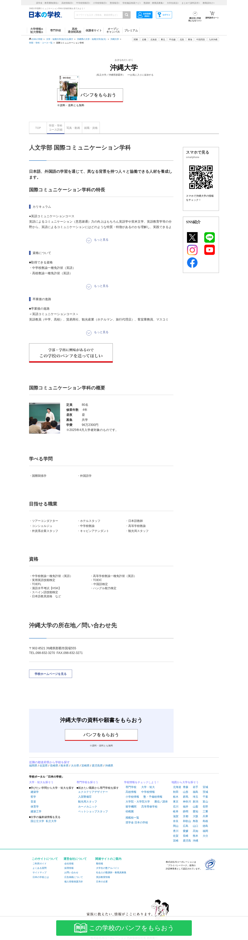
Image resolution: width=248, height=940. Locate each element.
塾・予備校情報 (152, 796)
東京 (175, 801)
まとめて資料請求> (191, 3)
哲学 (33, 796)
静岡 (185, 811)
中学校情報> (83, 3)
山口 (195, 825)
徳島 (205, 825)
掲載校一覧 (132, 817)
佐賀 (175, 835)
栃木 (175, 796)
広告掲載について (73, 877)
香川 (175, 830)
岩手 (195, 787)
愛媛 (185, 830)
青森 (185, 787)
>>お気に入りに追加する (140, 74)
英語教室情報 (103, 877)
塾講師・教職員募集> (154, 3)
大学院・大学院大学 (138, 801)
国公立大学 (37, 821)
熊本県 (64, 765)
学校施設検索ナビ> (131, 3)
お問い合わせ (71, 872)
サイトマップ (39, 872)
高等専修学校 (149, 806)
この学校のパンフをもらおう (131, 928)
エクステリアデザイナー (93, 791)
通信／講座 (161, 801)
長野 (205, 806)
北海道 (153, 39)
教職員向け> (208, 3)
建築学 (35, 791)
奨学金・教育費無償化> (47, 3)
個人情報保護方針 (73, 881)
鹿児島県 (97, 765)
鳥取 (195, 821)
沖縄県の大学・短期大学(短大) (91, 39)
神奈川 (187, 801)
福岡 (205, 830)
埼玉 (195, 796)
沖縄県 (109, 765)
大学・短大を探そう (41, 782)
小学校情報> (100, 3)
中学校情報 (148, 791)
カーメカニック (87, 806)
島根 (205, 821)
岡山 (175, 825)
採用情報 (69, 868)
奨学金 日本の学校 (137, 822)
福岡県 (33, 765)
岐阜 (175, 811)
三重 (205, 811)
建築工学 (36, 811)
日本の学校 (37, 39)
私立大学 (51, 821)
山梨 (195, 806)
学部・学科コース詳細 (55, 127)
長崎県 (54, 765)
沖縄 (195, 840)
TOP (38, 127)
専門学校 (131, 787)
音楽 (33, 801)
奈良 (175, 821)
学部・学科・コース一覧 (41, 43)
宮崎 (175, 840)
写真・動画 (73, 127)
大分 (205, 835)
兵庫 (205, 816)
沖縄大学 (114, 39)
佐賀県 (44, 765)
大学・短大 (148, 787)
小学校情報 (132, 796)
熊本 (195, 835)
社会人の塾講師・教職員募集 (111, 872)
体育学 (35, 806)
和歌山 (187, 821)
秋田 (175, 791)
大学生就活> (173, 3)
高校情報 (131, 791)
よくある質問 (39, 868)
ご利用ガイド (39, 863)
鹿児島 (187, 840)
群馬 (185, 796)
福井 (185, 806)
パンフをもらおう (98, 94)
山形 (185, 791)
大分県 (75, 765)
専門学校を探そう (87, 782)
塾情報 (99, 863)
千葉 (205, 796)
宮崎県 (85, 765)
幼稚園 (130, 811)
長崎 (185, 835)
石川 (175, 806)
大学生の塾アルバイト (107, 868)
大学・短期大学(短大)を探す (59, 39)
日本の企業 (102, 881)
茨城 (205, 791)
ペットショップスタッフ (93, 811)
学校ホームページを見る (51, 673)
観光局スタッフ (87, 801)
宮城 (205, 787)
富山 (205, 801)
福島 (195, 791)
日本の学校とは (41, 877)
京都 (185, 816)
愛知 (195, 811)
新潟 (195, 801)
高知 (195, 830)
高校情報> (67, 3)
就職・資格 (91, 127)
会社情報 (69, 863)
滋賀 (175, 816)
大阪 (195, 816)
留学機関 (131, 806)
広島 (185, 825)
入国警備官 (85, 796)
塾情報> (115, 3)
